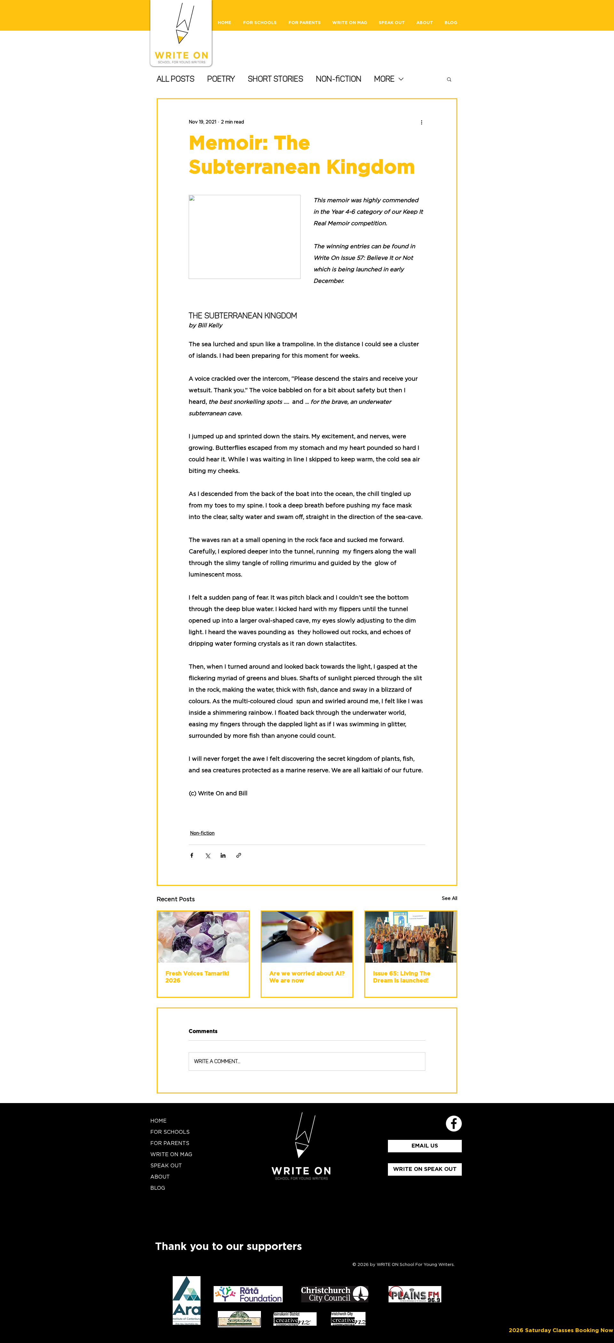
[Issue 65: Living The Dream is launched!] (410, 937)
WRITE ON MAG (171, 1154)
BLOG (157, 1188)
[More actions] (421, 122)
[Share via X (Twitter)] (207, 855)
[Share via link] (239, 855)
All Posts (175, 78)
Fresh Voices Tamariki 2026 (197, 977)
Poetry (221, 78)
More (384, 78)
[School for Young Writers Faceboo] (454, 1124)
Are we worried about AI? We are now (307, 977)
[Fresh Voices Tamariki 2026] (203, 937)
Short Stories (275, 78)
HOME (158, 1121)
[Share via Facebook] (192, 855)
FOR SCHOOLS (170, 1132)
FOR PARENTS (169, 1143)
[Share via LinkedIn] (223, 855)
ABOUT (160, 1177)
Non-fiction (338, 78)
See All (449, 898)
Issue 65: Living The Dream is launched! (401, 977)
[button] (449, 79)
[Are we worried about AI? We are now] (307, 937)
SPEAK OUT (166, 1165)
